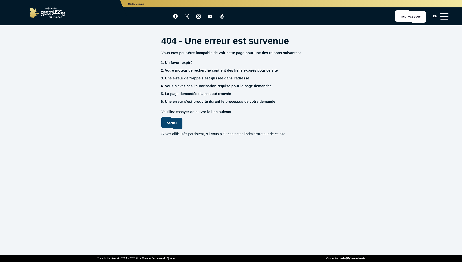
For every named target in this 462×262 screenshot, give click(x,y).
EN (435, 16)
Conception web (335, 258)
